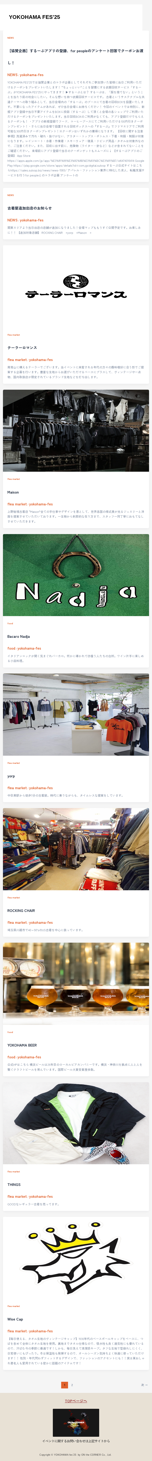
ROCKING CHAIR (21, 910)
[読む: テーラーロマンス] (76, 286)
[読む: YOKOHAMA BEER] (76, 984)
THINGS (14, 1184)
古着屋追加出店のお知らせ (29, 208)
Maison (13, 492)
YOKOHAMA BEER (22, 1045)
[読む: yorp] (76, 714)
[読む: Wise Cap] (76, 1258)
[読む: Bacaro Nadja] (76, 575)
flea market (13, 334)
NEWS (10, 37)
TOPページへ (76, 1400)
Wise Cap (15, 1319)
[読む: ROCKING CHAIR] (76, 849)
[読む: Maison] (76, 431)
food (10, 623)
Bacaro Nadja (18, 636)
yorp (11, 775)
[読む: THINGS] (76, 1123)
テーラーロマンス (22, 347)
